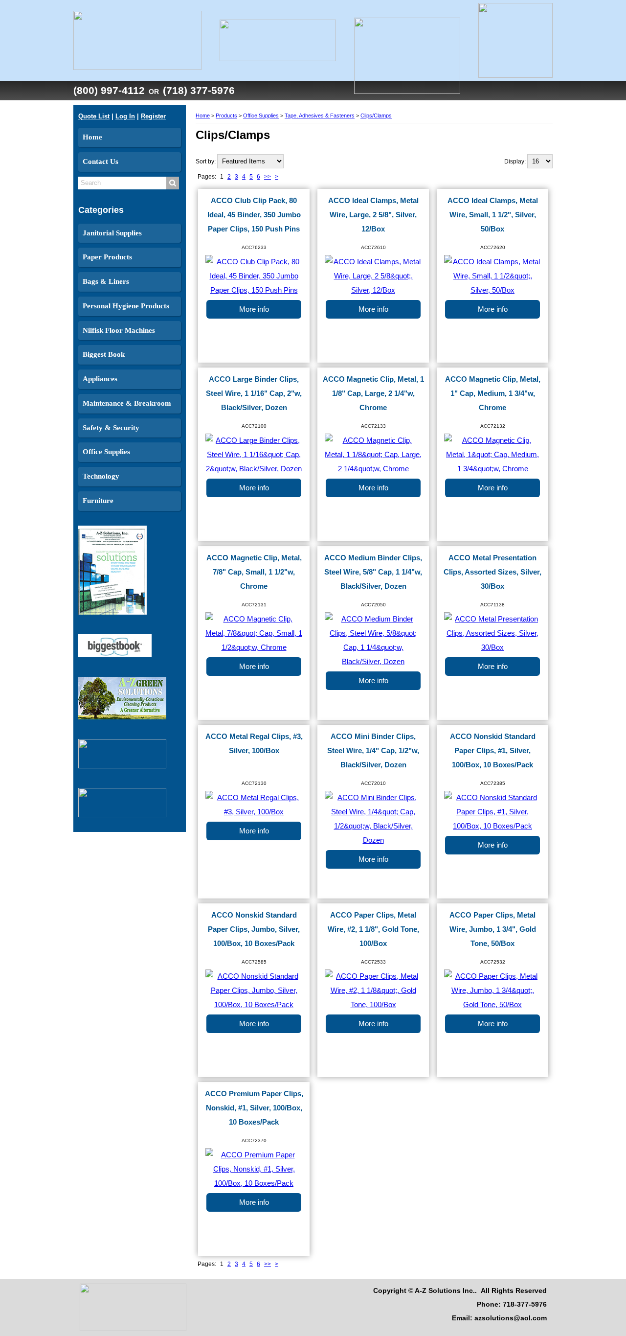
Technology (101, 476)
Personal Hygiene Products (126, 306)
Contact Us (100, 161)
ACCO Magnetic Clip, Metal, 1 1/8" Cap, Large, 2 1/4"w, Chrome (373, 393)
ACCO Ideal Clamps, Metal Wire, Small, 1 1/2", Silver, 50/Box (492, 215)
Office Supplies (106, 452)
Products (226, 115)
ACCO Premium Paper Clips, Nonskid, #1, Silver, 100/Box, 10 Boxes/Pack (254, 1108)
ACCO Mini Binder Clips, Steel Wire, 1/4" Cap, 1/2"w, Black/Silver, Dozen (373, 751)
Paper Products (107, 257)
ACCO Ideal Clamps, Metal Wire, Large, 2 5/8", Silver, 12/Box (373, 215)
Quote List (94, 116)
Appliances (100, 379)
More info (254, 309)
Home (92, 137)
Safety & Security (111, 428)
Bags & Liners (106, 281)
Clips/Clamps (376, 115)
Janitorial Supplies (112, 233)
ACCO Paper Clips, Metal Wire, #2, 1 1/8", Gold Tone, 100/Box (373, 929)
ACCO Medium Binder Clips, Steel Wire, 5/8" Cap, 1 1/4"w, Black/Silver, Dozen (373, 572)
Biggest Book (104, 354)
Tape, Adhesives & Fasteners (320, 115)
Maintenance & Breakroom (127, 403)
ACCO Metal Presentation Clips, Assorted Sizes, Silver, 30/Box (492, 572)
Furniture (98, 501)
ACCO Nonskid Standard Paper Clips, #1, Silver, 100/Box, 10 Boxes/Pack (493, 751)
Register (153, 116)
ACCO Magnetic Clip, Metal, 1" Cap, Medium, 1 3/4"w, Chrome (492, 393)
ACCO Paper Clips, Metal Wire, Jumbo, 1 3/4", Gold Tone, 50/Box (492, 929)
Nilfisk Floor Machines (119, 330)
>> (267, 176)
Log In (125, 116)
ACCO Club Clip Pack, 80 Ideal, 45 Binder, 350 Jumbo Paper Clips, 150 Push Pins (254, 215)
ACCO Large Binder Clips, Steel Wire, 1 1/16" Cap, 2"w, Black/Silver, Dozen (254, 393)
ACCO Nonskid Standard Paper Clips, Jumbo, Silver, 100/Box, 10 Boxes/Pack (254, 929)
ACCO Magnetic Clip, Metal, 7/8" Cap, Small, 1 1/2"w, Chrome (254, 572)
